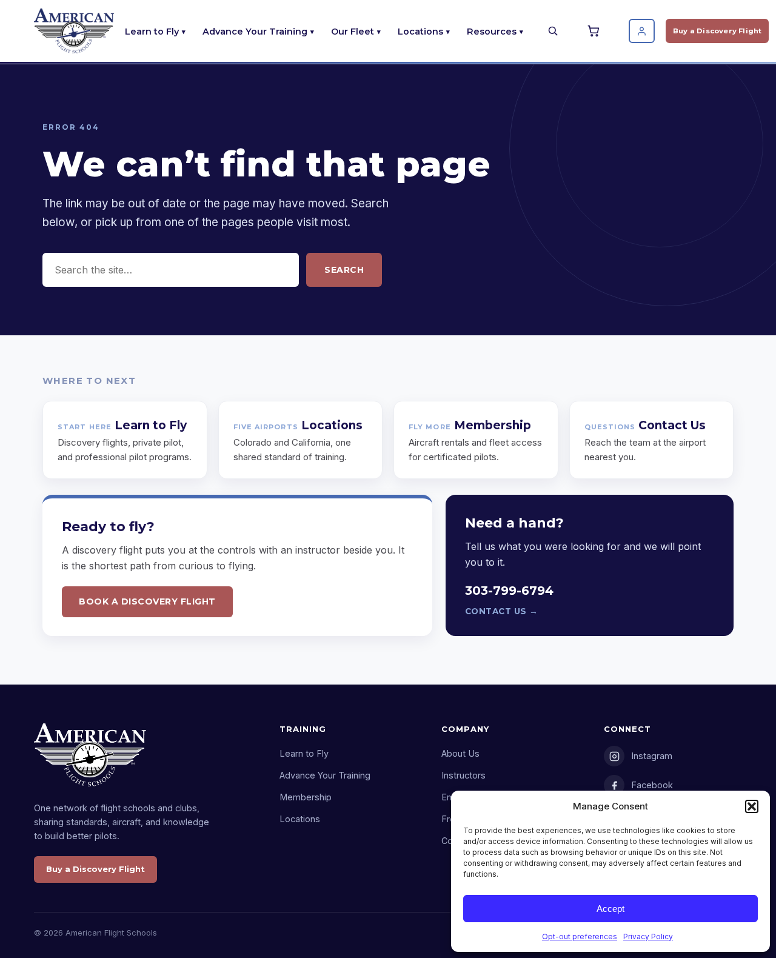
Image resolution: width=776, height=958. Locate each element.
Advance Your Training (254, 31)
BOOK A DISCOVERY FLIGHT (147, 601)
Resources (492, 31)
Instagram (651, 756)
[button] (752, 806)
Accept (610, 908)
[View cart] (595, 31)
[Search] (553, 31)
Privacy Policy (648, 936)
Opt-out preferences (579, 936)
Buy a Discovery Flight (717, 31)
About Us (460, 753)
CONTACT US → (501, 611)
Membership (305, 797)
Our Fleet (352, 31)
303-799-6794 (509, 590)
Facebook (652, 785)
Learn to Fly (152, 31)
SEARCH (344, 269)
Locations (420, 31)
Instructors (463, 775)
